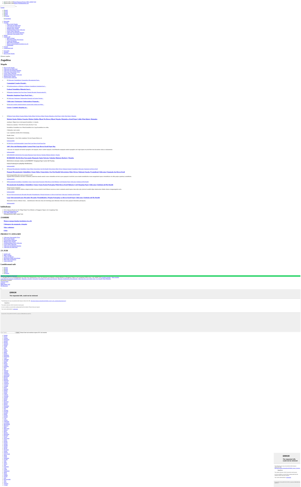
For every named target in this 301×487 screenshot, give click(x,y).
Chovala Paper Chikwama (13, 27)
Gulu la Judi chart (8, 261)
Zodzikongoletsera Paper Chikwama (16, 29)
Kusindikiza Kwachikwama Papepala (47, 278)
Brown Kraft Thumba (12, 24)
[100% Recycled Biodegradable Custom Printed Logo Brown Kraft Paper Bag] (26, 143)
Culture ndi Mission (12, 41)
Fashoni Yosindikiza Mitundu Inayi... (19, 89)
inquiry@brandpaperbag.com (21, 3)
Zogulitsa (6, 22)
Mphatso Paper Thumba (13, 28)
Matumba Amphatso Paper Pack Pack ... (20, 95)
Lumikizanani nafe (8, 48)
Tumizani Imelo (4, 281)
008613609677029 (5, 284)
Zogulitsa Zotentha (106, 277)
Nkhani (5, 35)
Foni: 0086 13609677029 (10, 212)
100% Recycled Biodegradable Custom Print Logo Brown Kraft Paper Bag (31, 146)
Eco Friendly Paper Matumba (103, 278)
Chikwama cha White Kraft (14, 25)
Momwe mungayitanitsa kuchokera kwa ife (17, 44)
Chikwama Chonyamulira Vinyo (15, 34)
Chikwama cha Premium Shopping (15, 32)
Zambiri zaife (7, 36)
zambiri (13, 140)
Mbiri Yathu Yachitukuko (13, 42)
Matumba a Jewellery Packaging (30, 278)
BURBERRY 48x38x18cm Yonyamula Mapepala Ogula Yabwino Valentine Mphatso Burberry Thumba (40, 158)
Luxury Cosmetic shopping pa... (17, 107)
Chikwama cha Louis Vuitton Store (86, 278)
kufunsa (9, 140)
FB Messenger (4, 286)
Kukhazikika (10, 45)
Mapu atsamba (115, 277)
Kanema (6, 46)
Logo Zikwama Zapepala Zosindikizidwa (11, 278)
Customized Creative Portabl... (17, 83)
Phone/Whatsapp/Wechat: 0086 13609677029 (24, 2)
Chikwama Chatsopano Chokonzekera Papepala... (23, 101)
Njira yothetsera (9, 227)
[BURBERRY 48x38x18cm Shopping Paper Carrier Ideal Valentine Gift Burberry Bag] (33, 155)
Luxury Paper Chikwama (13, 31)
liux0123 (3, 283)
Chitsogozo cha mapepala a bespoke (15, 224)
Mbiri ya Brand (11, 38)
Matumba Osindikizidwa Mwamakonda (67, 278)
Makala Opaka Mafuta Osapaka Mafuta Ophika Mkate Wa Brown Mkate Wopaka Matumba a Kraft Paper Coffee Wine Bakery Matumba (52, 119)
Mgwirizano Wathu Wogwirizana (15, 39)
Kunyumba (6, 21)
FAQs (5, 230)
